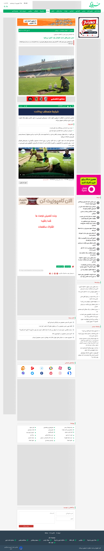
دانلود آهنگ (69, 440)
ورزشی (47, 11)
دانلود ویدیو (46, 179)
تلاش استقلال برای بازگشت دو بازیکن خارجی (87, 244)
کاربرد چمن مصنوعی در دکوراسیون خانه (62, 334)
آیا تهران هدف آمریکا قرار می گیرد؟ (90, 331)
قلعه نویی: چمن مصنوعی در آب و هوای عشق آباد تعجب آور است (55, 326)
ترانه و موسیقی (31, 430)
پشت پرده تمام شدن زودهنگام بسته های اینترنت (61, 128)
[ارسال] (67, 106)
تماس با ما (52, 533)
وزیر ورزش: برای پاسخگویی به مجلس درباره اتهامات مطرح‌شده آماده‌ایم (88, 223)
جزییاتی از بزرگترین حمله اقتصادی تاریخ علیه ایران (60, 131)
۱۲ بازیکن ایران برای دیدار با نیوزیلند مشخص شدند (87, 234)
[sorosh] (69, 375)
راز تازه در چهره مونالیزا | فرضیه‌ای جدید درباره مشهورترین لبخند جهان (89, 349)
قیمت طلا (51, 543)
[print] (70, 106)
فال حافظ (71, 540)
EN (25, 3)
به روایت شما (23, 11)
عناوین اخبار (90, 11)
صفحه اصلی (97, 11)
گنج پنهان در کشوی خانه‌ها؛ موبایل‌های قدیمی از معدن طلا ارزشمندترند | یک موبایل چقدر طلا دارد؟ (88, 355)
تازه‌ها (98, 198)
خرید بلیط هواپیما (68, 438)
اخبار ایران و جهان (69, 432)
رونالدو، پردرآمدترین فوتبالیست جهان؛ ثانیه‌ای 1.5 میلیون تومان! (88, 266)
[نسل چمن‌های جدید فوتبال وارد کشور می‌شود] (57, 273)
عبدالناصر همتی (22, 540)
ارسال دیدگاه (26, 526)
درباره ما (58, 533)
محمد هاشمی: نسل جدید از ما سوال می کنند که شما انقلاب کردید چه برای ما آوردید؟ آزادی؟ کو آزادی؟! (46, 330)
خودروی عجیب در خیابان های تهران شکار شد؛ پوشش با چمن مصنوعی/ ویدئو (52, 337)
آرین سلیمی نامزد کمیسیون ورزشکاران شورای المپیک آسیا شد (87, 203)
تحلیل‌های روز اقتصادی (49, 427)
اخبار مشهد (32, 427)
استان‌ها (42, 11)
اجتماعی (72, 11)
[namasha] (51, 375)
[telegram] (42, 370)
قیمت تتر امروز (69, 435)
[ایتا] (23, 370)
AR (27, 3)
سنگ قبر (32, 435)
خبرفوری (85, 548)
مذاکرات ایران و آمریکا (59, 540)
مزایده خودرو (31, 438)
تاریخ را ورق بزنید (30, 432)
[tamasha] (32, 370)
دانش (53, 11)
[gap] (23, 375)
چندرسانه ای (15, 11)
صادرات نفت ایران (9, 540)
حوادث (66, 11)
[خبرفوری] (90, 5)
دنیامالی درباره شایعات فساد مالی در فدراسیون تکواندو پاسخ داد (87, 208)
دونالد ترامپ (46, 540)
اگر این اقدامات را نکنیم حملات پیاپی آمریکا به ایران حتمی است (88, 335)
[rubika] (51, 370)
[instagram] (60, 375)
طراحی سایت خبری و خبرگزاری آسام (11, 548)
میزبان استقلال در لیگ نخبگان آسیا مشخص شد (87, 254)
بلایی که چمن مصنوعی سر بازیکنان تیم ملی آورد (60, 322)
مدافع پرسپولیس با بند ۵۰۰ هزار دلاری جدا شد (88, 249)
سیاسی (84, 11)
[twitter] (55, 273)
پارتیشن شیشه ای (49, 440)
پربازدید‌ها (97, 282)
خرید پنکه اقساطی (49, 435)
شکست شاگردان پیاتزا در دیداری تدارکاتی (88, 212)
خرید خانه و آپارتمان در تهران (46, 438)
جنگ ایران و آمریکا (91, 540)
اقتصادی (78, 11)
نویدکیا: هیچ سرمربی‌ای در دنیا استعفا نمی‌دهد (87, 229)
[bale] (69, 370)
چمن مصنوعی (60, 266)
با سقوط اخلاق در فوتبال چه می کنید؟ (88, 271)
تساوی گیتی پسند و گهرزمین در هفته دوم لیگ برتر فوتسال (87, 239)
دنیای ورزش (51, 430)
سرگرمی (30, 11)
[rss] (7, 6)
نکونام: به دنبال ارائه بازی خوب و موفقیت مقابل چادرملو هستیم (88, 217)
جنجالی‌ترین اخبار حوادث (67, 430)
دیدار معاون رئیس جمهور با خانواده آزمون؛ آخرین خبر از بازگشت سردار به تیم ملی (87, 260)
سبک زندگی (59, 11)
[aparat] (60, 370)
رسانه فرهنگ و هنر (68, 427)
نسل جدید (67, 266)
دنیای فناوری (51, 432)
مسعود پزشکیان (34, 540)
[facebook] (50, 273)
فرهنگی (36, 11)
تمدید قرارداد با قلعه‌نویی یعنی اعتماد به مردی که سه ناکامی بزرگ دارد (87, 275)
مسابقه (46, 533)
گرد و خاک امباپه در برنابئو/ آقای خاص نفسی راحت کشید (89, 298)
